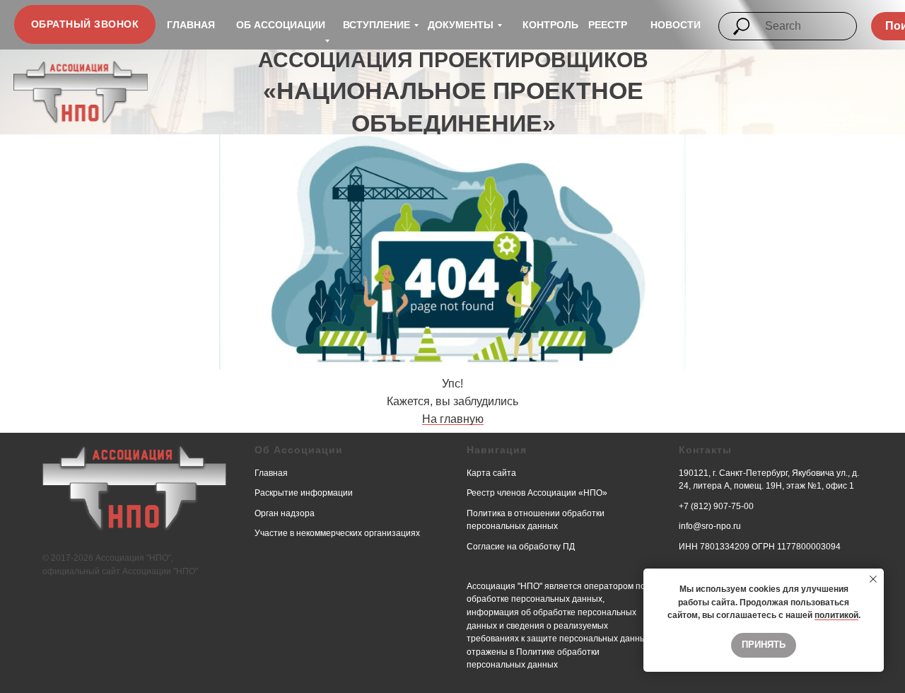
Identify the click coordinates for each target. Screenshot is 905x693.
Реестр (607, 24)
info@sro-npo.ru (710, 526)
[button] (85, 24)
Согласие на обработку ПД (521, 547)
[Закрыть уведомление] (873, 579)
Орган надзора (285, 513)
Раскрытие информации (304, 493)
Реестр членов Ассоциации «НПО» (537, 493)
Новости (675, 24)
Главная (191, 24)
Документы (461, 24)
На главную (453, 419)
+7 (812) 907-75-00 (716, 506)
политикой (836, 615)
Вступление (376, 24)
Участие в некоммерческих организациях (337, 533)
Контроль (550, 24)
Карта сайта (491, 473)
